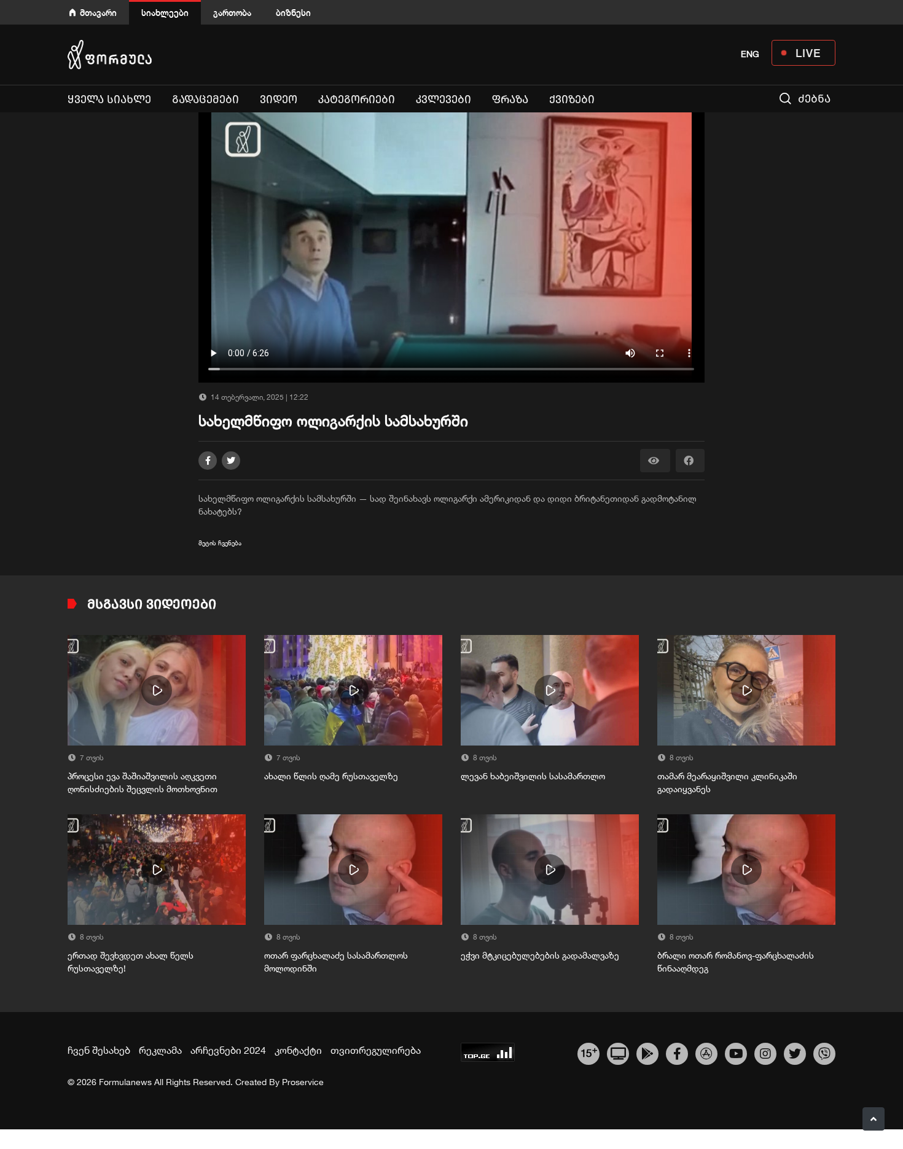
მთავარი (98, 12)
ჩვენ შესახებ (99, 1050)
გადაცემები (205, 99)
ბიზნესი (293, 12)
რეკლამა (160, 1050)
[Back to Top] (873, 1119)
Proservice (303, 1082)
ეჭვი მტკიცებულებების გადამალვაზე (540, 955)
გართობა (232, 12)
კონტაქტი (298, 1050)
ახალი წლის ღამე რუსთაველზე (331, 776)
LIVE (808, 53)
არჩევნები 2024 (228, 1050)
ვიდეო (278, 99)
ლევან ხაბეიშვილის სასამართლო (533, 776)
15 (588, 1052)
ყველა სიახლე (109, 99)
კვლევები (443, 99)
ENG (750, 54)
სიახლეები (165, 12)
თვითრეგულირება (375, 1050)
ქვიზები (572, 99)
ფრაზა (510, 99)
